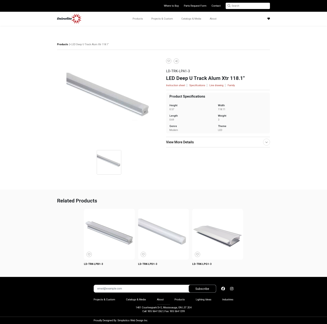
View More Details (180, 142)
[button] (229, 5)
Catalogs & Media (191, 18)
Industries (227, 299)
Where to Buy (171, 5)
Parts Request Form (195, 5)
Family (231, 85)
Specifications (197, 85)
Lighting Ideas (203, 299)
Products (138, 18)
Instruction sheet (175, 85)
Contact (216, 5)
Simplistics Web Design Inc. (133, 320)
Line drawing (216, 85)
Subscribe (202, 289)
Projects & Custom (162, 18)
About (213, 18)
